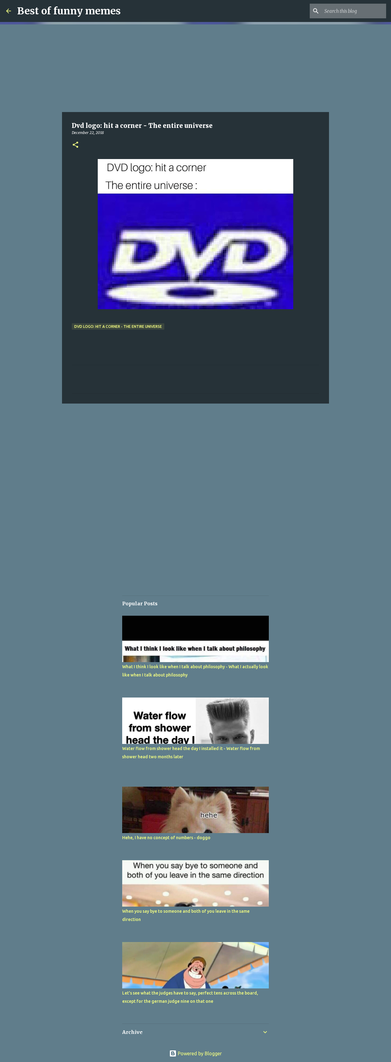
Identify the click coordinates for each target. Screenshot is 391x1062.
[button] (75, 145)
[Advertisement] (195, 67)
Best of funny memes (69, 11)
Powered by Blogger (199, 1053)
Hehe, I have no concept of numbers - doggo (166, 837)
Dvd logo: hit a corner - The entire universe (118, 326)
